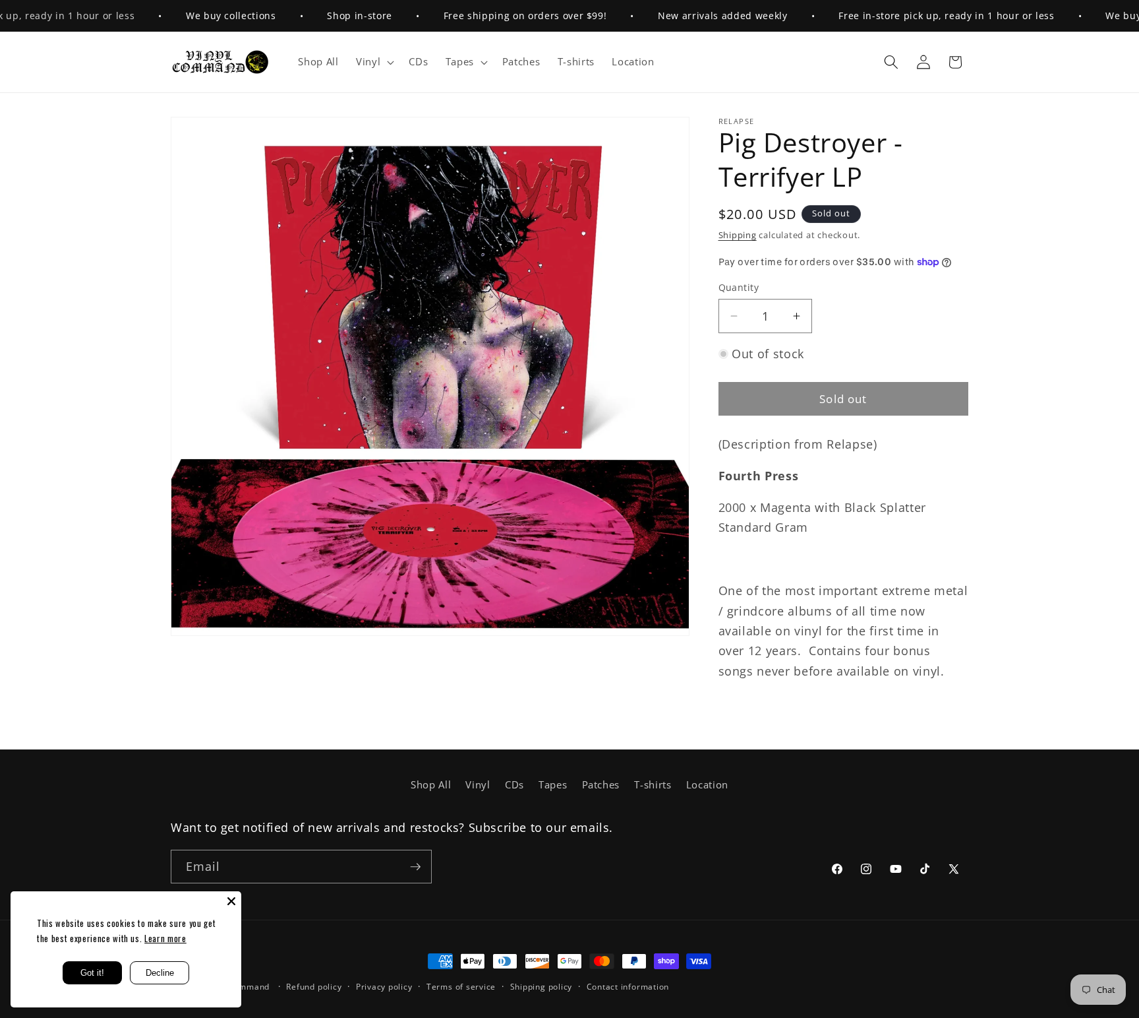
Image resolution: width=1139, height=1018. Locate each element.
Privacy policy (384, 986)
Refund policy (313, 986)
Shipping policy (541, 986)
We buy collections (204, 15)
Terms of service (461, 986)
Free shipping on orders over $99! (498, 15)
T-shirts (652, 785)
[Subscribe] (415, 867)
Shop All (431, 785)
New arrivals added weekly (695, 15)
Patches (601, 785)
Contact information (628, 986)
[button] (373, 62)
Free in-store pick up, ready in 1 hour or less (919, 15)
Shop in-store (332, 15)
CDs (514, 785)
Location (707, 785)
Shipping (737, 235)
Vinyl (477, 785)
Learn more (165, 938)
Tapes (553, 785)
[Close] (231, 901)
